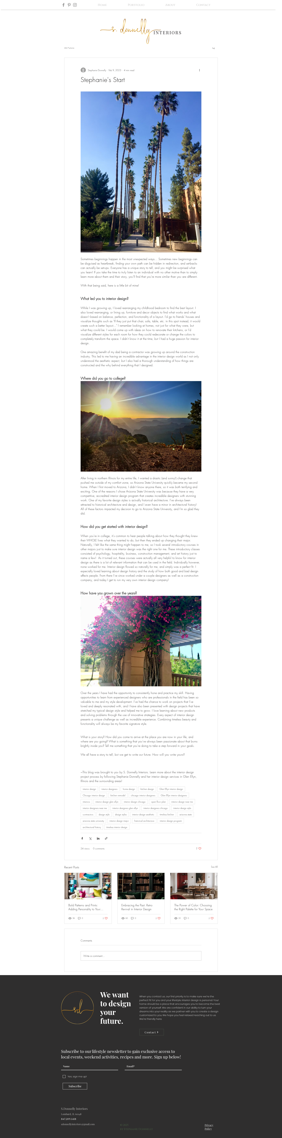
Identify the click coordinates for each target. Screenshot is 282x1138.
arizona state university (93, 820)
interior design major (119, 820)
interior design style (182, 808)
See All (214, 866)
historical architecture (144, 820)
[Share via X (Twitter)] (90, 838)
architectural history (92, 827)
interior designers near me (95, 808)
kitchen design (147, 789)
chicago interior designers (143, 795)
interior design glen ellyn (106, 801)
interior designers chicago (155, 808)
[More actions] (199, 70)
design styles (121, 814)
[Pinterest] (69, 4)
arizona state (186, 814)
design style (104, 814)
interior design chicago (135, 801)
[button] (213, 47)
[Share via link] (106, 838)
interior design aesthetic (143, 814)
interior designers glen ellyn (125, 808)
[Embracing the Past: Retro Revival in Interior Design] (141, 886)
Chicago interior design (94, 795)
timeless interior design (116, 827)
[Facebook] (63, 4)
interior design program (171, 820)
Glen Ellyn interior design (171, 789)
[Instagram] (74, 4)
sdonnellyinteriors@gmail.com (78, 1124)
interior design (89, 789)
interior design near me (182, 801)
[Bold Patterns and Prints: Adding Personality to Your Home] (88, 886)
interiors (86, 801)
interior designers (109, 789)
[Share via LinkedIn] (98, 838)
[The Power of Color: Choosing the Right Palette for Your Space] (194, 886)
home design (129, 789)
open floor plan (158, 801)
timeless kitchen (167, 814)
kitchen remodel (117, 795)
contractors (88, 814)
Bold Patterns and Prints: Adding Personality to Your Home (84, 907)
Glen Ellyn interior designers (174, 795)
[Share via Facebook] (82, 838)
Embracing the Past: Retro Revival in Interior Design (136, 907)
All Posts (69, 47)
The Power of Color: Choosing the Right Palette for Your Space (193, 907)
